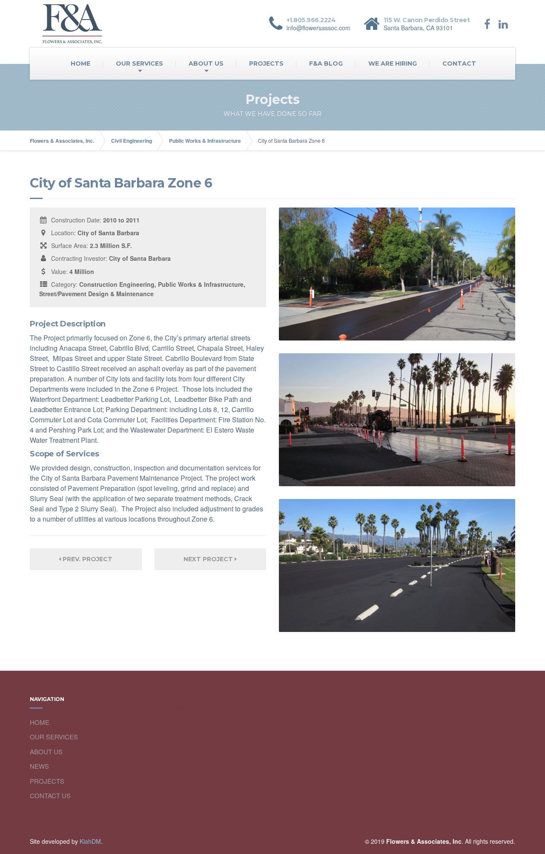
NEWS (39, 766)
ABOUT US (206, 63)
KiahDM (90, 841)
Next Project (209, 559)
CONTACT (459, 63)
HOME (80, 63)
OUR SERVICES (139, 63)
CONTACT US (50, 795)
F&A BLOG (326, 63)
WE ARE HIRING (392, 63)
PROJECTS (266, 63)
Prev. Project (86, 559)
